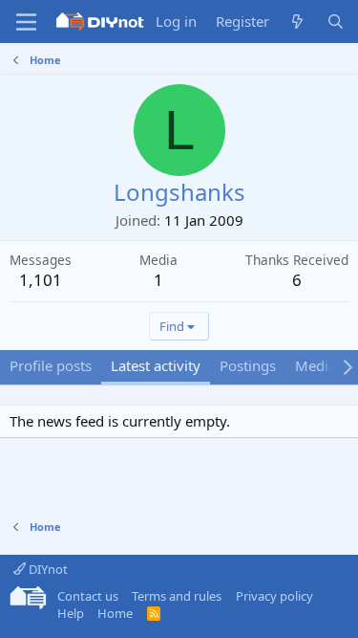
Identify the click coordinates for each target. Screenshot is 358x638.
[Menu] (26, 22)
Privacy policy (274, 596)
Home (115, 613)
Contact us (87, 596)
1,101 (40, 280)
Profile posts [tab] (51, 365)
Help (70, 613)
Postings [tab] (248, 365)
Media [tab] (315, 365)
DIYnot (47, 569)
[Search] (335, 21)
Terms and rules (176, 596)
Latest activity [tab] (155, 365)
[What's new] (297, 21)
